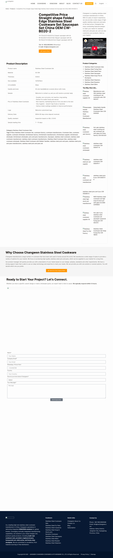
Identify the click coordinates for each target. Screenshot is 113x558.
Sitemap (93, 554)
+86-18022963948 (100, 522)
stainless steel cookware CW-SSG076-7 (98, 161)
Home (33, 3)
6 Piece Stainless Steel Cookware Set (22, 132)
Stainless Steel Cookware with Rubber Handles (34, 141)
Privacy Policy (85, 554)
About (62, 3)
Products (12, 8)
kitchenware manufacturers (47, 135)
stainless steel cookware (62, 137)
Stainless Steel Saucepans (53, 536)
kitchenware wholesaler (20, 137)
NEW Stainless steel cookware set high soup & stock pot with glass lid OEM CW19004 (99, 200)
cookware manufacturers (54, 132)
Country (9, 370)
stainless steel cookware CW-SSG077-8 (98, 145)
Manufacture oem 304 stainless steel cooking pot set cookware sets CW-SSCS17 (99, 95)
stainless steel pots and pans (59, 141)
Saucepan (51, 137)
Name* (9, 352)
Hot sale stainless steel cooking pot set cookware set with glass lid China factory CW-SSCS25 (99, 131)
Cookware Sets (67, 132)
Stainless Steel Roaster (52, 541)
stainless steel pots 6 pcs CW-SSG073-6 (99, 177)
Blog (69, 3)
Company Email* (12, 358)
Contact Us (77, 3)
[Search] (95, 3)
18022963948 (48, 44)
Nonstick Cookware (51, 534)
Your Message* (11, 382)
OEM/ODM (53, 3)
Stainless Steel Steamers (53, 543)
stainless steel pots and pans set (32, 143)
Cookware (41, 3)
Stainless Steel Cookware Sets (22, 130)
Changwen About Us (74, 521)
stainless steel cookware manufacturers (34, 139)
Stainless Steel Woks (51, 538)
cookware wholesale (18, 135)
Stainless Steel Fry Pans (52, 525)
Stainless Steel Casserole (53, 527)
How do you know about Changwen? (18, 376)
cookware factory (39, 132)
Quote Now (89, 3)
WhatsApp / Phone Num (14, 364)
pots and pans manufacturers (38, 137)
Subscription (71, 527)
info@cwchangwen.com (51, 47)
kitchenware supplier (63, 135)
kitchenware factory (32, 135)
